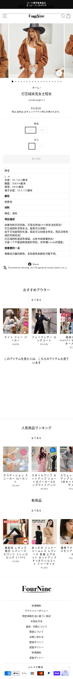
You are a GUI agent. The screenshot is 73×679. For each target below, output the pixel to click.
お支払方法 (37, 621)
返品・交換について (36, 626)
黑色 (42, 130)
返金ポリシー (36, 647)
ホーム (35, 87)
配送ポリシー (36, 642)
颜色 (36, 123)
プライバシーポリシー (36, 610)
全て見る (36, 300)
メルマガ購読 (35, 667)
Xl (40, 146)
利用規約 (36, 605)
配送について (36, 631)
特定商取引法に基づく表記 (36, 616)
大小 (36, 140)
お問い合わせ (36, 636)
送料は (20, 111)
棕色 (30, 130)
